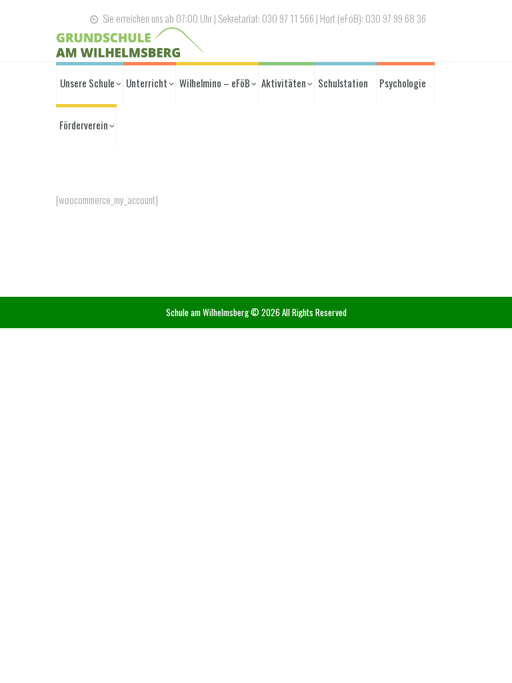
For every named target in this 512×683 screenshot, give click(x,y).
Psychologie (402, 82)
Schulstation (343, 82)
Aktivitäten (283, 82)
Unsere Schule (87, 82)
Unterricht (146, 82)
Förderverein (83, 124)
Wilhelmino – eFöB (214, 82)
